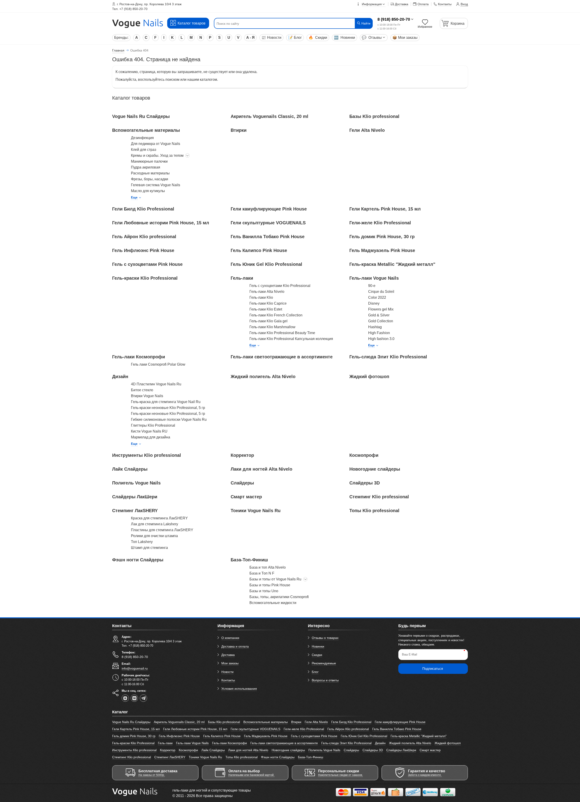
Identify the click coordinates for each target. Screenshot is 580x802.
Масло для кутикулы (148, 191)
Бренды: (121, 37)
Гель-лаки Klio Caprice (268, 303)
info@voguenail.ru (135, 668)
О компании (230, 638)
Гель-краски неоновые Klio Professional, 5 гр (168, 408)
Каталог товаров (191, 23)
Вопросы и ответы (325, 680)
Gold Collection (380, 321)
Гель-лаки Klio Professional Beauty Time (282, 333)
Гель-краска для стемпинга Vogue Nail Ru (166, 402)
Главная (118, 50)
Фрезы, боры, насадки (149, 179)
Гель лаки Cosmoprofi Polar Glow (158, 364)
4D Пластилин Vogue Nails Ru (156, 384)
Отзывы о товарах (325, 638)
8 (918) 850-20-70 (393, 19)
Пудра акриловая (145, 167)
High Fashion (379, 333)
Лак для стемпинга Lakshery (154, 524)
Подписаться (432, 668)
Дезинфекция (142, 138)
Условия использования (239, 688)
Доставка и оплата (235, 646)
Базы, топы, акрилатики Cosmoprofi (279, 597)
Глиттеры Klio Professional (153, 425)
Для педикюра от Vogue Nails (155, 144)
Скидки (318, 37)
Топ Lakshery (142, 542)
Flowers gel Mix (381, 309)
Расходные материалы (150, 173)
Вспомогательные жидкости (272, 603)
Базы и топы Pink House (269, 585)
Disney (373, 303)
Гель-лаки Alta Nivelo (266, 291)
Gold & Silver (378, 315)
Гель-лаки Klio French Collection (275, 315)
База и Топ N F (261, 573)
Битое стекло (142, 390)
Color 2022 (377, 297)
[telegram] (143, 698)
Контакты (228, 680)
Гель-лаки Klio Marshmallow (272, 327)
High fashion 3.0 (381, 339)
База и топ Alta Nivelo (267, 567)
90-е (371, 286)
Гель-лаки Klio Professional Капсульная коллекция (291, 339)
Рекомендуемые (324, 663)
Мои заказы (405, 37)
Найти (365, 23)
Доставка (228, 655)
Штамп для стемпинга (149, 548)
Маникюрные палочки (149, 161)
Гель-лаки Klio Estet (265, 309)
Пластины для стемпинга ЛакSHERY (162, 530)
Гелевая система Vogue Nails (155, 185)
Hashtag (375, 327)
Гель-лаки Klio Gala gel (268, 321)
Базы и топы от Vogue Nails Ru (275, 579)
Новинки (344, 37)
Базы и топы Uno (263, 591)
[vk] (134, 698)
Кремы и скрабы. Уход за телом (157, 155)
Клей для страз (143, 150)
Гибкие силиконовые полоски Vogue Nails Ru (169, 419)
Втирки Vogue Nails (147, 396)
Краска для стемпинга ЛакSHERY (159, 518)
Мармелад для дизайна (150, 437)
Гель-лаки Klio (261, 297)
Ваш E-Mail (409, 654)
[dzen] (125, 698)
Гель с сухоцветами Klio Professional (279, 286)
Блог (295, 37)
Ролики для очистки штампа (154, 536)
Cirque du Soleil (381, 291)
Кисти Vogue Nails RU (149, 431)
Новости (271, 37)
